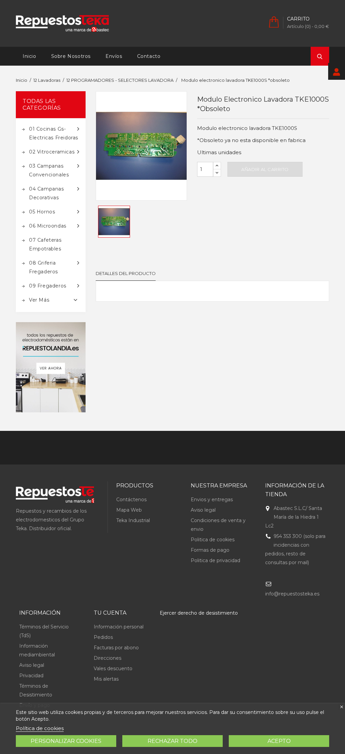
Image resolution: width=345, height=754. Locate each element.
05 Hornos (42, 212)
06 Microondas (47, 226)
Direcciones (107, 658)
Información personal (119, 627)
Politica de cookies (212, 540)
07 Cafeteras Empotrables (45, 244)
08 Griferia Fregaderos (43, 267)
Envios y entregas (212, 499)
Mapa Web (129, 510)
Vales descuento (113, 668)
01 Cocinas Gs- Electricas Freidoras (53, 133)
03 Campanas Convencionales (49, 170)
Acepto (279, 741)
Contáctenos (131, 499)
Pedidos (103, 637)
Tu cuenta (110, 613)
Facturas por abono (116, 648)
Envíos (113, 56)
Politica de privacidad (215, 560)
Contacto (149, 56)
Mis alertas (106, 679)
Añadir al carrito (265, 169)
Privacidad (31, 676)
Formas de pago (210, 550)
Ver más (39, 300)
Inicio (29, 56)
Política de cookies (40, 728)
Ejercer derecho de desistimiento (199, 613)
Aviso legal (203, 510)
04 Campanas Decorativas (46, 193)
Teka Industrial (133, 520)
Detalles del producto (126, 273)
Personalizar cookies (66, 741)
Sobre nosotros (71, 56)
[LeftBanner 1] (51, 367)
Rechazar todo (172, 741)
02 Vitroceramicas (51, 152)
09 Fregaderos (47, 286)
